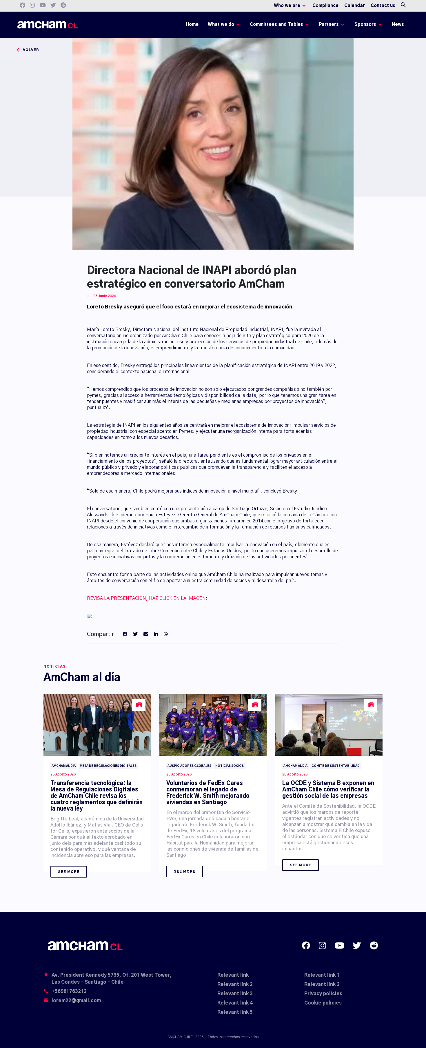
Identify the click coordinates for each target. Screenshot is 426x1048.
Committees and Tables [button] (276, 24)
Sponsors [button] (365, 24)
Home (193, 26)
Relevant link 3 (235, 993)
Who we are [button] (287, 5)
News (398, 24)
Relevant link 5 (235, 1012)
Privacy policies (323, 993)
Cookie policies (323, 1003)
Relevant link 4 (235, 1003)
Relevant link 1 (322, 975)
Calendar (354, 5)
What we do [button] (221, 24)
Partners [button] (329, 24)
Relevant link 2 (235, 984)
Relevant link (233, 975)
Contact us (383, 5)
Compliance (325, 5)
